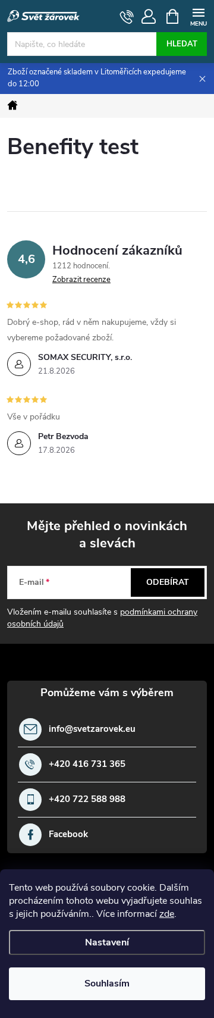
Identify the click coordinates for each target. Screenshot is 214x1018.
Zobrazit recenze (81, 279)
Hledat (181, 44)
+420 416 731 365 (87, 764)
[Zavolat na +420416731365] (126, 16)
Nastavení (107, 942)
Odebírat (167, 582)
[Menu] (198, 16)
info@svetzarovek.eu (92, 729)
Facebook (68, 834)
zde (166, 913)
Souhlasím (107, 983)
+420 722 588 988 (87, 799)
